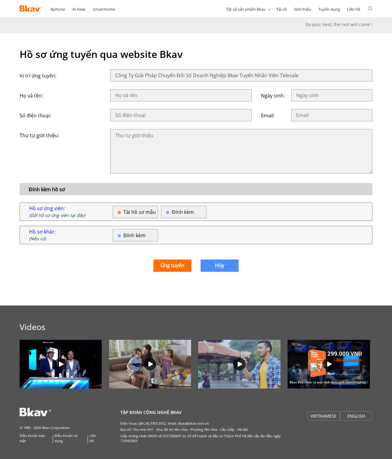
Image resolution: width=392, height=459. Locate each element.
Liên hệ (353, 9)
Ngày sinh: (273, 95)
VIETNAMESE (324, 416)
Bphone (58, 9)
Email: (268, 115)
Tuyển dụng (329, 9)
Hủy (219, 265)
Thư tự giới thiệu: (39, 135)
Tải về (281, 9)
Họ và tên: (31, 95)
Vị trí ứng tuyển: (38, 75)
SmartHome (104, 9)
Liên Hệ (92, 438)
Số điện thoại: (35, 115)
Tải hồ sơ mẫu (139, 212)
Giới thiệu (302, 9)
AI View (78, 9)
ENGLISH (356, 416)
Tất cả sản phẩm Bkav (246, 9)
